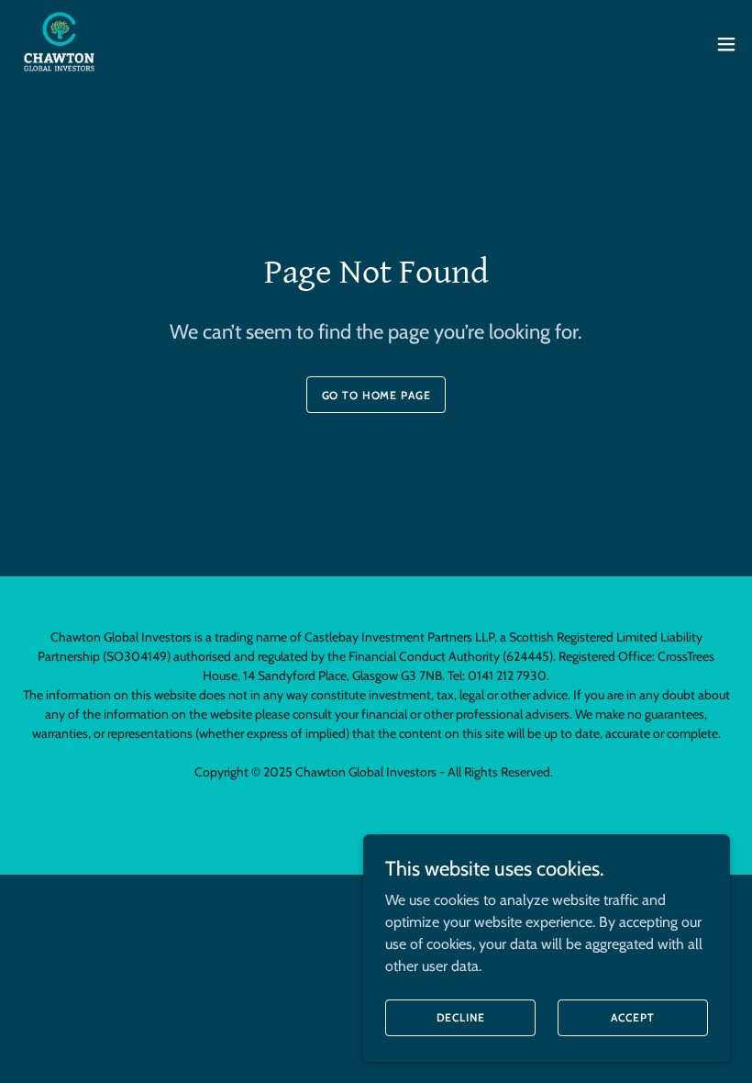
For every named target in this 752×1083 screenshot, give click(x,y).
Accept (632, 1017)
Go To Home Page (376, 395)
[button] (726, 44)
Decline (461, 1017)
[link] (59, 44)
